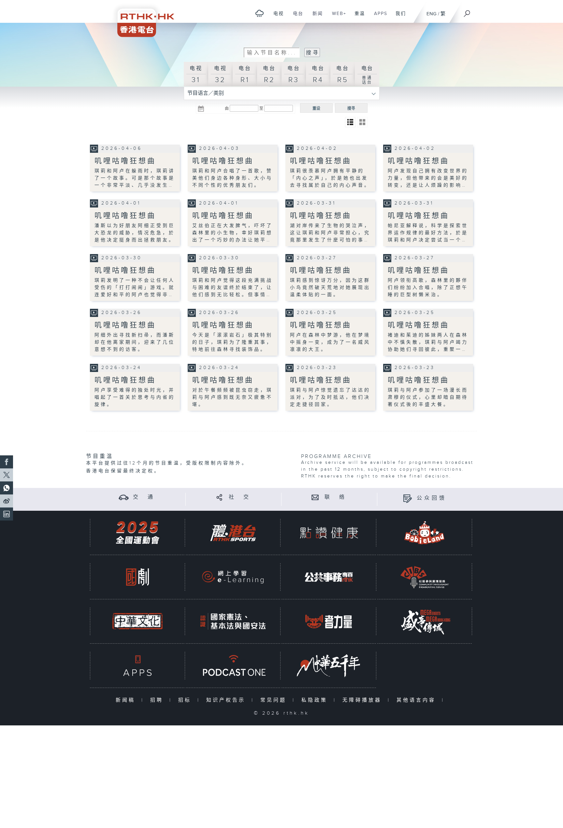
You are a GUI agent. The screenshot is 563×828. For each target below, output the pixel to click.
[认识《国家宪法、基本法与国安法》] (233, 621)
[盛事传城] (424, 621)
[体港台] (233, 533)
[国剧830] (137, 577)
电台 (295, 17)
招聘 (158, 700)
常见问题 (274, 700)
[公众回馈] (407, 498)
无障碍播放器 (363, 700)
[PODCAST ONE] (233, 665)
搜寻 (351, 108)
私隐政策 (315, 700)
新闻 (315, 17)
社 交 (240, 497)
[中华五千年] (329, 665)
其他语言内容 (418, 700)
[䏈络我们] (315, 497)
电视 (276, 17)
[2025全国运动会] (137, 533)
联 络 (336, 497)
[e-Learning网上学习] (233, 577)
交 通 (144, 497)
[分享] (219, 497)
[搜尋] (467, 11)
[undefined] (259, 13)
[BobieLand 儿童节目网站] (424, 533)
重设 (316, 108)
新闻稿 (127, 700)
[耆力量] (329, 621)
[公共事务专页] (329, 577)
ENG (431, 14)
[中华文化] (137, 621)
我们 (398, 17)
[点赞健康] (329, 533)
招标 (186, 700)
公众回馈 (432, 498)
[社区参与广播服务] (424, 577)
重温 (357, 17)
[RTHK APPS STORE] (137, 665)
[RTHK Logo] (141, 18)
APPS (378, 17)
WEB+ (336, 17)
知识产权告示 (227, 700)
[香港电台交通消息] (123, 497)
